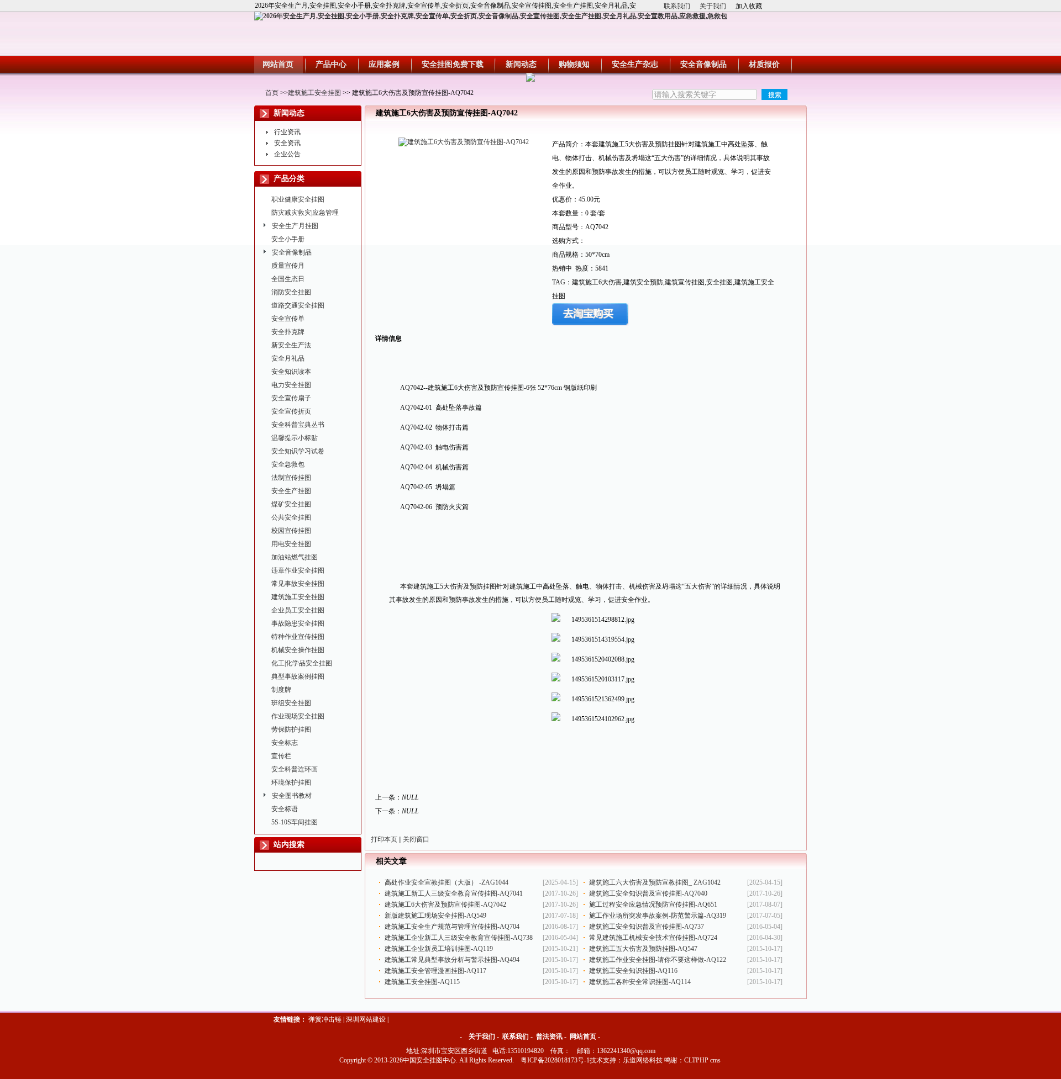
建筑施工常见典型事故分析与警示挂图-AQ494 (452, 960)
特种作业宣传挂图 (297, 637)
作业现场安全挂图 (297, 716)
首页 (272, 93)
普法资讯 (549, 1036)
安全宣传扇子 (291, 398)
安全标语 (284, 809)
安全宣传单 (287, 318)
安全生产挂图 (291, 491)
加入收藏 (749, 6)
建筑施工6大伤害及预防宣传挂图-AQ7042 (445, 904)
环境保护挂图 (291, 782)
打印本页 (384, 839)
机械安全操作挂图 (297, 650)
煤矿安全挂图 (291, 504)
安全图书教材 (292, 796)
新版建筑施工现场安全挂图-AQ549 (435, 915)
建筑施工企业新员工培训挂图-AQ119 (439, 949)
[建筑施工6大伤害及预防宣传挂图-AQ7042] (463, 142)
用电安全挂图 (291, 544)
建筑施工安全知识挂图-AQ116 (633, 971)
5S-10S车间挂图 (294, 822)
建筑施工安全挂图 (314, 93)
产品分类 (289, 178)
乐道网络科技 (643, 1060)
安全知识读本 (291, 371)
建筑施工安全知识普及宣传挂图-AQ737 (646, 926)
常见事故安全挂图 (297, 584)
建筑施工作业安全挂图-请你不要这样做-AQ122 (657, 960)
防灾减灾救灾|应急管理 (305, 212)
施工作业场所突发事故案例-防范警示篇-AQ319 (657, 915)
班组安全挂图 (291, 703)
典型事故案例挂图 (297, 676)
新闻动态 (289, 113)
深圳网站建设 (366, 1019)
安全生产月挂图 (295, 226)
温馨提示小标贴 (294, 438)
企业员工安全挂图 (297, 610)
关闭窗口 (416, 839)
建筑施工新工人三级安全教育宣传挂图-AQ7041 (454, 893)
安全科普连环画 (294, 769)
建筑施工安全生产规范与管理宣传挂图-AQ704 (452, 926)
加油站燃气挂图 (294, 557)
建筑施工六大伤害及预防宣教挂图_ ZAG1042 (655, 882)
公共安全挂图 (291, 517)
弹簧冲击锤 (325, 1019)
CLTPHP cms (702, 1060)
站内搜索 (289, 844)
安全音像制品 (292, 252)
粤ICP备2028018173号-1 (555, 1060)
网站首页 (583, 1036)
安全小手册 (287, 239)
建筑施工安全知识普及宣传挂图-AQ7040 (648, 893)
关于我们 (713, 6)
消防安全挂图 (291, 292)
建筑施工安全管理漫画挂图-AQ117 (435, 971)
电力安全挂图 (291, 385)
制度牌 (281, 690)
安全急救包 (287, 464)
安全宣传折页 (291, 411)
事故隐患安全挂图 (297, 623)
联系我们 (677, 6)
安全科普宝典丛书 (297, 425)
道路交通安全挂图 (297, 305)
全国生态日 (287, 279)
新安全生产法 (291, 345)
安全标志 (284, 743)
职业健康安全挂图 (297, 199)
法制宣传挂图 (291, 478)
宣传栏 (281, 756)
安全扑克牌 (287, 332)
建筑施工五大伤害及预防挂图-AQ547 (643, 949)
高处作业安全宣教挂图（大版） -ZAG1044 (446, 882)
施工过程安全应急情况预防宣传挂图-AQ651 (653, 904)
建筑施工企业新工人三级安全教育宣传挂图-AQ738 (459, 938)
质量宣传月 (287, 265)
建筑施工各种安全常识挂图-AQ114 (640, 982)
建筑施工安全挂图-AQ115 (422, 982)
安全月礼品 (287, 358)
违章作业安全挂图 (297, 570)
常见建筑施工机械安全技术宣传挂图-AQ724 (653, 938)
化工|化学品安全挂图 (301, 663)
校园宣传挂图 (291, 531)
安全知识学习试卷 (297, 451)
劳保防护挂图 (291, 729)
